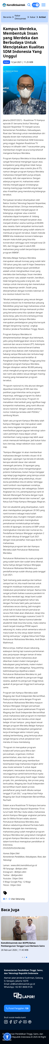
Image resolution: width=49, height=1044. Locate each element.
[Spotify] (30, 1022)
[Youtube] (25, 1022)
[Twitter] (15, 1022)
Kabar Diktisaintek (20, 17)
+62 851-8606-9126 (23, 987)
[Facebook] (11, 1022)
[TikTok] (20, 1022)
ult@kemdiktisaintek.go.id (22, 983)
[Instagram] (6, 1022)
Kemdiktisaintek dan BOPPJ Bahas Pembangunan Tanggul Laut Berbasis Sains (23, 944)
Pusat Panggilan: (18, 1008)
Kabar (33, 17)
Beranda (7, 17)
